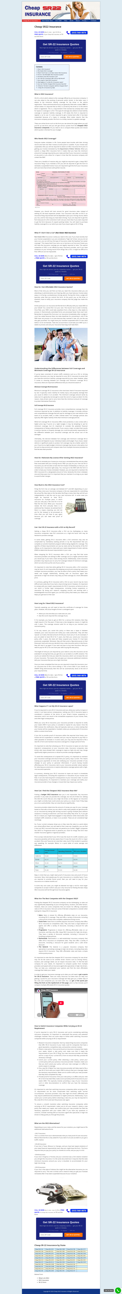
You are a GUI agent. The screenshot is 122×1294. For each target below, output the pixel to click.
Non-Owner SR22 (47, 21)
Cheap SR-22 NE (60, 1258)
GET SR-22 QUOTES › (72, 57)
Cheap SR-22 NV (60, 1260)
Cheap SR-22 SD (71, 1264)
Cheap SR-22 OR (71, 1255)
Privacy (84, 21)
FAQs (65, 21)
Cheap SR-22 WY (81, 1262)
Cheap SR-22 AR (39, 1255)
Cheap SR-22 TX (71, 1268)
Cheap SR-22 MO (60, 1253)
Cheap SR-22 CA (39, 1258)
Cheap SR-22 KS (50, 1258)
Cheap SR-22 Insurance (30, 21)
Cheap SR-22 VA (81, 1251)
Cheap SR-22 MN (60, 1249)
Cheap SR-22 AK (39, 1251)
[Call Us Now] (118, 1291)
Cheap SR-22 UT (71, 1270)
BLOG (71, 21)
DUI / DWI (58, 21)
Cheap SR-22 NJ (60, 1264)
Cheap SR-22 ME (50, 1264)
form (51, 1068)
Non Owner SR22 (39, 237)
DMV (84, 104)
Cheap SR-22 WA (81, 1253)
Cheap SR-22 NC (60, 1270)
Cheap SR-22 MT (60, 1255)
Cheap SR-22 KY (50, 1260)
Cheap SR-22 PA (71, 1258)
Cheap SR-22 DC (81, 1255)
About (78, 21)
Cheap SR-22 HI (39, 1270)
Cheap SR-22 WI (81, 1260)
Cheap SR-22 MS (60, 1251)
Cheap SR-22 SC (71, 1262)
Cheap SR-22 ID (49, 1249)
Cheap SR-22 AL (39, 1249)
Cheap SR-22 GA (39, 1268)
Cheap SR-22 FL (39, 1266)
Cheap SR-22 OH (71, 1251)
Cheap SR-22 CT (39, 1262)
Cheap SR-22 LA (50, 1262)
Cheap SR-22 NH (60, 1262)
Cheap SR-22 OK (71, 1253)
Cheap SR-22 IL (49, 1251)
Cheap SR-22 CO (39, 1260)
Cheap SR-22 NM (60, 1266)
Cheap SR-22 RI (71, 1260)
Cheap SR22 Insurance (60, 1291)
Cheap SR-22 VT (81, 1249)
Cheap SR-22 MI (50, 1270)
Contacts (93, 21)
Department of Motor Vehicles (70, 149)
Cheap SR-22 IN (49, 1253)
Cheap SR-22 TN (71, 1266)
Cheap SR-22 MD (50, 1266)
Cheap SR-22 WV (81, 1258)
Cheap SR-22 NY (60, 1268)
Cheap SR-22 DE (39, 1264)
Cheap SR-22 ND (71, 1249)
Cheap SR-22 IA (49, 1255)
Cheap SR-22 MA (50, 1268)
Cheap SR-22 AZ (39, 1253)
